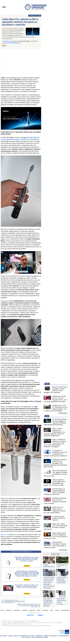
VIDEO (51, 610)
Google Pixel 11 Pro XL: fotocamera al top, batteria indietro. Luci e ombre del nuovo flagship (55, 408)
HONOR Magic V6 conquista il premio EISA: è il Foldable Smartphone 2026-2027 (54, 491)
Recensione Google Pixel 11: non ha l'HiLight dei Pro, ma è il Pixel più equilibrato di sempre (55, 398)
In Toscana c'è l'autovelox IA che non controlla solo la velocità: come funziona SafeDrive (55, 453)
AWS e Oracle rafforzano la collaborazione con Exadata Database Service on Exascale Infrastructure (54, 432)
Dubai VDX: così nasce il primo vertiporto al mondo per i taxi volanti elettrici (54, 509)
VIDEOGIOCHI (16, 610)
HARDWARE (9, 610)
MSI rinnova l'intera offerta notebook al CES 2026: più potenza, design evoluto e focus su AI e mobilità (28, 605)
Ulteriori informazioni (24, 624)
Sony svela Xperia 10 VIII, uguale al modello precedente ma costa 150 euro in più (55, 473)
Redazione (53, 635)
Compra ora (26, 565)
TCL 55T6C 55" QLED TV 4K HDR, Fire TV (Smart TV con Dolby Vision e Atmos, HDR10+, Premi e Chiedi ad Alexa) (27, 586)
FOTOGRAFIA (45, 610)
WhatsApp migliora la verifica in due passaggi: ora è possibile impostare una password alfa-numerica (55, 463)
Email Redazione (63, 635)
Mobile (40, 615)
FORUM (57, 610)
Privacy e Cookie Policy (20, 635)
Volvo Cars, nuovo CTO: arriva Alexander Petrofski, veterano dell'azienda (55, 526)
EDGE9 (38, 610)
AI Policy (32, 635)
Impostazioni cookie (41, 637)
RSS (23, 637)
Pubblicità (39, 635)
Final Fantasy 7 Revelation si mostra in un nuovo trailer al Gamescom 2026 (55, 544)
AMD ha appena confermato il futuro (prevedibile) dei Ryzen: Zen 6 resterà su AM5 (54, 482)
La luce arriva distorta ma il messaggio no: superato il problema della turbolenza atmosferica (55, 422)
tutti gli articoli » (63, 413)
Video (58, 554)
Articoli (47, 384)
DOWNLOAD (32, 610)
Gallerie (53, 554)
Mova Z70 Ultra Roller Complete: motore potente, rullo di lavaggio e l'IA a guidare (55, 389)
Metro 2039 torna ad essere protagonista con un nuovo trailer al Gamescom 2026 (55, 535)
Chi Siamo (3, 635)
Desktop (30, 615)
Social (28, 637)
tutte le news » (63, 550)
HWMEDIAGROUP (65, 610)
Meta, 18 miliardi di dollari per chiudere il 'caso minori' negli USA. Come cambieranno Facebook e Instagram (55, 443)
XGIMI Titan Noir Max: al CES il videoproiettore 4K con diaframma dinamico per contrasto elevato (14, 601)
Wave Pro (4, 534)
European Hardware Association (62, 632)
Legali (10, 635)
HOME (2, 610)
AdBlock (46, 635)
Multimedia (47, 554)
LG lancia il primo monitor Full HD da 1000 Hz (58, 518)
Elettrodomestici (14, 43)
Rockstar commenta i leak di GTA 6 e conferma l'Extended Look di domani (55, 500)
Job (32, 637)
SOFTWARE (24, 610)
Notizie (46, 416)
